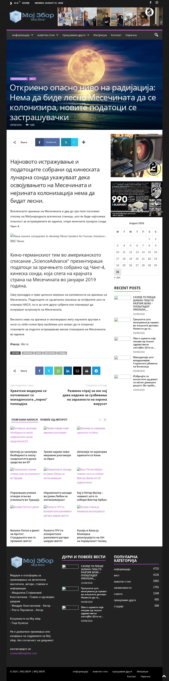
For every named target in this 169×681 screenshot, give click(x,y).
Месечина (50, 353)
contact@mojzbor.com (23, 653)
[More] (83, 142)
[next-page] (105, 420)
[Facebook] (150, 3)
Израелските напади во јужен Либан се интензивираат (58, 496)
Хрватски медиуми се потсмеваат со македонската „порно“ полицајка (28, 397)
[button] (156, 35)
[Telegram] (96, 371)
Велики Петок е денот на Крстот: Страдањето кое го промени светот (25, 536)
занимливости (122, 587)
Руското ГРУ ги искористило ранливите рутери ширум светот (56, 536)
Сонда (62, 353)
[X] (49, 371)
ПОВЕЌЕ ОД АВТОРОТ (53, 419)
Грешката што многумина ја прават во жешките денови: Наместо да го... (146, 324)
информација (20, 35)
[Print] (87, 371)
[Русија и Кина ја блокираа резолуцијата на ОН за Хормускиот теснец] (92, 516)
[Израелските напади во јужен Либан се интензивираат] (59, 479)
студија (118, 606)
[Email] (77, 371)
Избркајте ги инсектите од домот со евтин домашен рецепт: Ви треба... (145, 380)
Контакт (116, 35)
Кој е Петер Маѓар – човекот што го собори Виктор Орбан (92, 496)
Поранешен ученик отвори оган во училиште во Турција (24, 496)
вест (32, 78)
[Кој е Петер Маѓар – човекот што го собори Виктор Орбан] (92, 479)
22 (149, 258)
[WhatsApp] (58, 371)
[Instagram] (156, 3)
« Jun (117, 277)
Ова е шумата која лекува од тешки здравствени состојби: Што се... (144, 342)
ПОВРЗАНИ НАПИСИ (25, 419)
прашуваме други (74, 35)
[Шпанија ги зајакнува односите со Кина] (92, 437)
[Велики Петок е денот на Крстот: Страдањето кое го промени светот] (25, 516)
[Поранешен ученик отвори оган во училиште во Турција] (25, 479)
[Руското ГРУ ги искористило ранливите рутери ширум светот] (59, 516)
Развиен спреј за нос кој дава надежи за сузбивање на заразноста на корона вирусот (85, 397)
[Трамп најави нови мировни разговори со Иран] (59, 437)
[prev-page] (100, 420)
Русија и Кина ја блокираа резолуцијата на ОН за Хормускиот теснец (92, 536)
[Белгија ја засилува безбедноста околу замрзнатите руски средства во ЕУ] (25, 437)
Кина (38, 353)
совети (118, 593)
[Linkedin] (68, 371)
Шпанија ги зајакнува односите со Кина (92, 453)
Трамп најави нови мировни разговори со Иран (57, 455)
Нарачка (131, 35)
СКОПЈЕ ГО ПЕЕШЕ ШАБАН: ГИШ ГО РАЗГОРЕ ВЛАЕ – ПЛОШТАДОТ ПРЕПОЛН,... (144, 303)
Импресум (100, 35)
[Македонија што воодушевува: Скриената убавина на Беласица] (122, 362)
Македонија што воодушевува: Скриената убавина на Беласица (145, 361)
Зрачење (27, 353)
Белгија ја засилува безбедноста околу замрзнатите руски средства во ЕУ (23, 457)
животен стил (46, 35)
